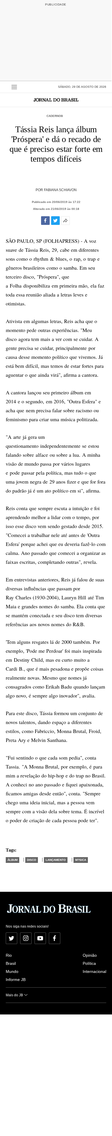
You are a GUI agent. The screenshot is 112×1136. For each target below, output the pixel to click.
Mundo (12, 971)
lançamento (56, 859)
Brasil (11, 963)
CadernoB (55, 115)
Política (89, 963)
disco (31, 859)
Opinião (90, 955)
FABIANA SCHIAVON (60, 190)
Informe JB (16, 979)
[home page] (56, 100)
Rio (9, 955)
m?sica (80, 859)
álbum (12, 859)
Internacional (94, 971)
